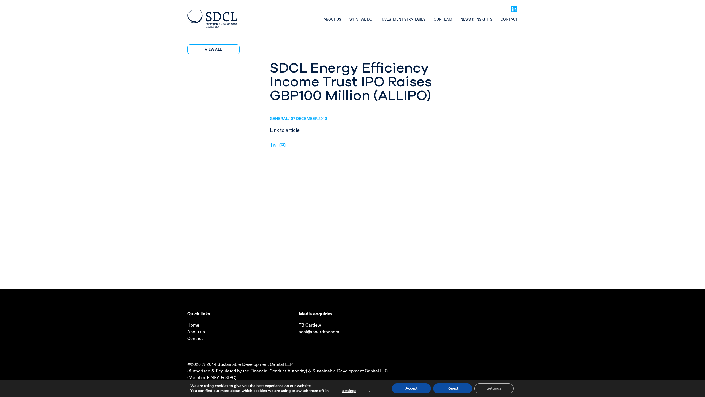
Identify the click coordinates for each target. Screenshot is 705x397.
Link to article (285, 129)
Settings (494, 388)
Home (193, 324)
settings (349, 390)
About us (332, 19)
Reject (452, 388)
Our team (443, 19)
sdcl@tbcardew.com (319, 331)
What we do (360, 19)
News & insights (476, 19)
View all (213, 49)
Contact (509, 19)
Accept (411, 388)
